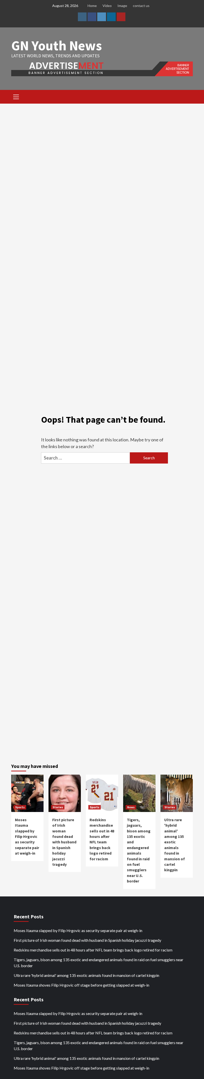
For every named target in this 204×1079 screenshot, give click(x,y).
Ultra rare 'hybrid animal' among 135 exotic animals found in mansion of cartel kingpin (86, 975)
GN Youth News (56, 45)
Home (92, 5)
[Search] (187, 97)
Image (122, 5)
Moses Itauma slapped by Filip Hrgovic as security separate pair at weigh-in (27, 836)
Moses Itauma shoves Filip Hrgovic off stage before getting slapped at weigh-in (81, 985)
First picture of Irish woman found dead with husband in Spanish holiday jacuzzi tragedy (64, 842)
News (131, 807)
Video (107, 5)
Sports (20, 807)
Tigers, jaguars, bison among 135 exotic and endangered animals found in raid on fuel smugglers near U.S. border (98, 962)
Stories (57, 807)
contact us (141, 5)
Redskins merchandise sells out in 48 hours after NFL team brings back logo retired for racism (93, 949)
